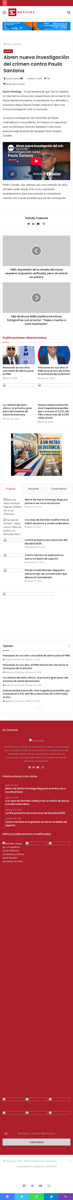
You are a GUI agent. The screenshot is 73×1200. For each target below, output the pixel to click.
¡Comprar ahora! (36, 1177)
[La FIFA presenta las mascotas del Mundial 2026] (13, 544)
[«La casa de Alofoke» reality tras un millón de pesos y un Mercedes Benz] (13, 527)
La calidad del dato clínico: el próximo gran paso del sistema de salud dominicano (17, 409)
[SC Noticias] (36, 26)
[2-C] (36, 475)
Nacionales (47, 1171)
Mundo (58, 1171)
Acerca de (23, 1171)
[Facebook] (30, 767)
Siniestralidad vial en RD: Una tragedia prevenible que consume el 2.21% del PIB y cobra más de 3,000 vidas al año (53, 411)
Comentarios (59, 488)
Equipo (35, 1171)
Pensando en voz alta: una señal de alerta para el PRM (18, 371)
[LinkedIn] (34, 224)
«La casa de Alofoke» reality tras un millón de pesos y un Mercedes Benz (47, 521)
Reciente (33, 488)
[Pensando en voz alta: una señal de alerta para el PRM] (19, 355)
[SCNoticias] (22, 12)
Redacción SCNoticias (15, 659)
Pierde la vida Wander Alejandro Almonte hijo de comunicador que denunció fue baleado (46, 574)
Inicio (9, 44)
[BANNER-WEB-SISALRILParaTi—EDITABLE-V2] (28, 594)
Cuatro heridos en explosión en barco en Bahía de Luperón (44, 556)
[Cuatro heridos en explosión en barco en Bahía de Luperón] (13, 559)
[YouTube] (39, 224)
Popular (11, 488)
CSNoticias (63, 1161)
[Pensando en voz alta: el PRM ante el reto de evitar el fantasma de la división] (54, 355)
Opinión (18, 44)
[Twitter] (34, 767)
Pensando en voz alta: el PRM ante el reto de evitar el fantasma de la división (54, 371)
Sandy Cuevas (13, 78)
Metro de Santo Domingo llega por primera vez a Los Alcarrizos (46, 501)
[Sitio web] (29, 224)
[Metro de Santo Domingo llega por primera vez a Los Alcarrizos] (13, 507)
